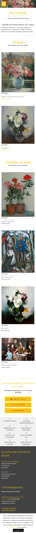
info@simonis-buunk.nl (8, 503)
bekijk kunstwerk (6, 98)
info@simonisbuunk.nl (19, 399)
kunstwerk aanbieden (9, 510)
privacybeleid (13, 527)
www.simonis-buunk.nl (8, 501)
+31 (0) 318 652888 (18, 405)
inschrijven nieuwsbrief (9, 508)
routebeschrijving (18, 411)
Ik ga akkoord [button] (18, 530)
